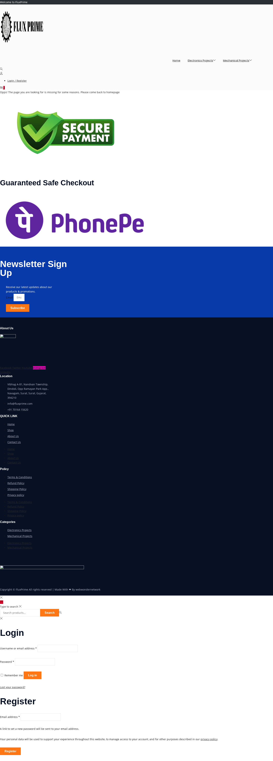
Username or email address (18, 648)
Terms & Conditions (19, 477)
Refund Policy (15, 483)
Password (7, 662)
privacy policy (209, 739)
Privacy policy (15, 495)
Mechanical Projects (19, 536)
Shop (10, 430)
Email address (10, 717)
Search (50, 612)
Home (11, 424)
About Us (13, 436)
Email (10, 297)
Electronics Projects (19, 530)
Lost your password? (12, 687)
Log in (32, 675)
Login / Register (17, 80)
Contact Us (14, 442)
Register (10, 751)
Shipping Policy (16, 489)
